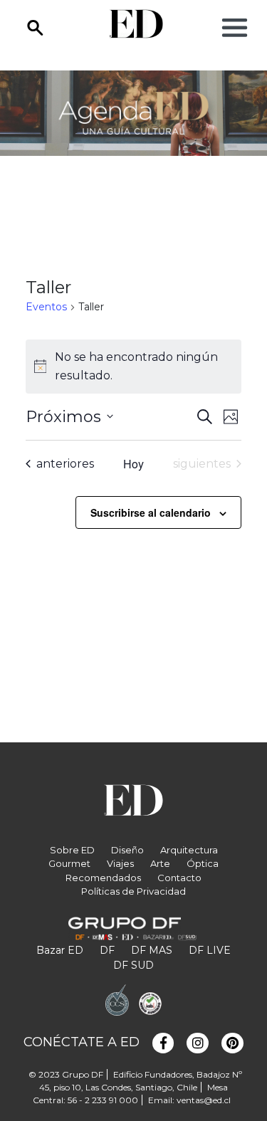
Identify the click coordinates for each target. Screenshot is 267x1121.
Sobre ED (72, 850)
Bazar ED (59, 950)
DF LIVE (210, 950)
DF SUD (133, 965)
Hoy (133, 464)
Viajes (120, 863)
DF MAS (151, 950)
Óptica (203, 863)
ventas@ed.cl (204, 1100)
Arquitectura (189, 850)
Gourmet (69, 863)
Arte (160, 863)
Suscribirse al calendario (150, 512)
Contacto (179, 877)
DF (107, 950)
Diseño (127, 850)
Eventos (46, 306)
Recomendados (103, 877)
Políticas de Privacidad (133, 891)
